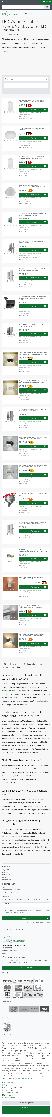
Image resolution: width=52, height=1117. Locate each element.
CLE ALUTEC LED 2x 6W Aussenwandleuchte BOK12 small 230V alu (33, 325)
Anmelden (5, 872)
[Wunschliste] (38, 2)
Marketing (9, 1090)
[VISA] (38, 980)
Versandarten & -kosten (11, 890)
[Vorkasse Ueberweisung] (18, 994)
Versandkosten (36, 112)
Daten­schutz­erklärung (23, 1078)
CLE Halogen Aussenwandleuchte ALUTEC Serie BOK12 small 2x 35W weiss (32, 522)
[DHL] (24, 1009)
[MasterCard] (7, 987)
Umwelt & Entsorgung (10, 892)
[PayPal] (7, 980)
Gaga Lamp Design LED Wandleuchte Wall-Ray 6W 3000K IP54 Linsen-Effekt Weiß (33, 381)
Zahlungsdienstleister (14, 1087)
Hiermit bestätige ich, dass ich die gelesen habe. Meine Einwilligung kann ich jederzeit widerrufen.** (26, 911)
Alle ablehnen (26, 1112)
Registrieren (6, 870)
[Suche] (47, 7)
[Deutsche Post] (13, 1009)
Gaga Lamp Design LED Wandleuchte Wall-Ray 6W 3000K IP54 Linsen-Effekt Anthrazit (33, 353)
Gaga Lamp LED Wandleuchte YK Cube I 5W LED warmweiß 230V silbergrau (32, 634)
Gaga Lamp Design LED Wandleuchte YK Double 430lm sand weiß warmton (32, 606)
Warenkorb (6, 875)
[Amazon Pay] (28, 980)
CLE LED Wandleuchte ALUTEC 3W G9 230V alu (33, 494)
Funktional (9, 1095)
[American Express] (18, 987)
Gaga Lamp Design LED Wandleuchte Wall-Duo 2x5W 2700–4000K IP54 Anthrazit (33, 437)
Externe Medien (12, 1093)
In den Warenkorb (32, 110)
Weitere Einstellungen (10, 1098)
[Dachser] (34, 1009)
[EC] (7, 994)
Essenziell (9, 1082)
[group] (10, 106)
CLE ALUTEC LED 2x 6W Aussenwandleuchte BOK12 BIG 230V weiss (33, 242)
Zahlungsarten (7, 887)
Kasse (4, 877)
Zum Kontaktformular (25, 967)
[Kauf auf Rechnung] (28, 987)
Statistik (9, 1085)
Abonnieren (25, 918)
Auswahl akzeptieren (26, 1103)
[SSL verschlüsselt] (6, 1027)
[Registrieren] (7, 2)
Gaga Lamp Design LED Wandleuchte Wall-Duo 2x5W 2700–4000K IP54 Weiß (33, 466)
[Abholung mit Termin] (44, 1009)
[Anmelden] (2, 2)
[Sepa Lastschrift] (18, 980)
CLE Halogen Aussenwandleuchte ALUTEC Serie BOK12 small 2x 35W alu (32, 410)
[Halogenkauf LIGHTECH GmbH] (14, 939)
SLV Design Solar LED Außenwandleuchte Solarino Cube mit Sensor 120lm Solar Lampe (32, 298)
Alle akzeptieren (26, 1107)
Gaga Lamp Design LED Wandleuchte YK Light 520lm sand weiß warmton (32, 578)
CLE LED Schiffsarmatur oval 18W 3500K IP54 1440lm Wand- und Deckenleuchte (32, 157)
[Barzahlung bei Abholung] (38, 987)
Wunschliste (6, 880)
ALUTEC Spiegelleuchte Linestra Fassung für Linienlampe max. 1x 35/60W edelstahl (33, 550)
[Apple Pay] (38, 994)
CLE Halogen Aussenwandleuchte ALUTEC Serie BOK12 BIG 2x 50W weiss (32, 269)
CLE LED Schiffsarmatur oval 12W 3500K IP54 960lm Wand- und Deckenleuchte (32, 100)
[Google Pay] (28, 994)
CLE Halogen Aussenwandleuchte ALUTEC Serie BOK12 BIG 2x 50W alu (32, 214)
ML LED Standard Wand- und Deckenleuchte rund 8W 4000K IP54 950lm (33, 186)
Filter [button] (8, 91)
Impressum (44, 1073)
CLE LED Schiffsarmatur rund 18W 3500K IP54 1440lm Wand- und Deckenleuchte (32, 129)
